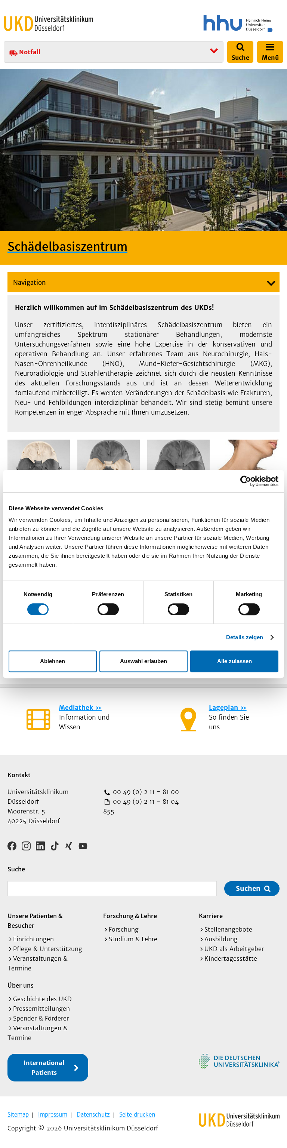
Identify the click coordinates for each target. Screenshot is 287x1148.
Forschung (124, 929)
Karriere (211, 915)
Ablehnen (52, 661)
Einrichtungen (33, 939)
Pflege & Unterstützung (47, 948)
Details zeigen (244, 637)
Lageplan (223, 708)
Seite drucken (137, 1114)
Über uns (20, 985)
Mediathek (76, 708)
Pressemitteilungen (41, 1008)
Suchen (248, 888)
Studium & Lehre (133, 939)
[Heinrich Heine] (214, 23)
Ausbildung (221, 939)
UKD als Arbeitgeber (234, 948)
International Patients (44, 1067)
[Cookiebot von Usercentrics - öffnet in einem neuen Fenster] (245, 481)
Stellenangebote (228, 929)
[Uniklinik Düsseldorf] (48, 23)
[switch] (108, 609)
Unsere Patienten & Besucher (34, 920)
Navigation (29, 282)
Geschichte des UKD (42, 999)
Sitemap (18, 1114)
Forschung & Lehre (130, 915)
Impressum (52, 1114)
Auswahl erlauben (143, 661)
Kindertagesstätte (230, 958)
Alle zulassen (234, 661)
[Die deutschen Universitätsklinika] (239, 1061)
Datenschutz (93, 1114)
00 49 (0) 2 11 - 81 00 (145, 791)
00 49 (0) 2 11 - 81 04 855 (141, 806)
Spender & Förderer (41, 1018)
